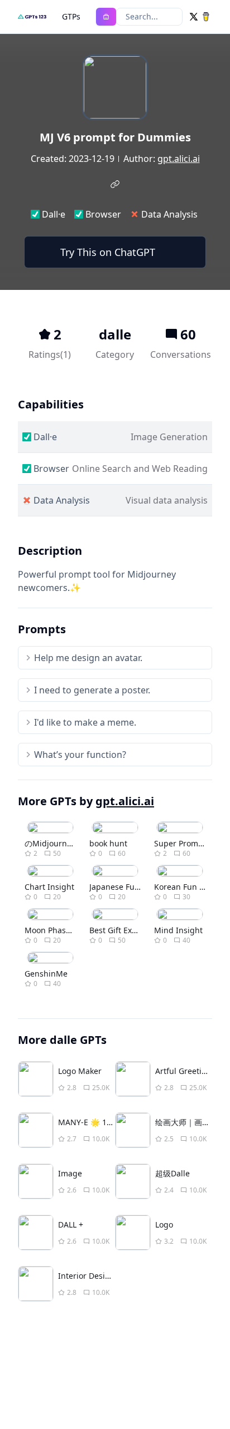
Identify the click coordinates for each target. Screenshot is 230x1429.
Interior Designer (90, 1275)
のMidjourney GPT (58, 843)
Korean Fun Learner (191, 886)
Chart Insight (49, 886)
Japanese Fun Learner (130, 886)
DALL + (70, 1224)
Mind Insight (178, 930)
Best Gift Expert (118, 930)
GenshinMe (46, 973)
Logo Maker (80, 1071)
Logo (164, 1224)
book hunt (108, 843)
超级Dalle (172, 1173)
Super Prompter (184, 843)
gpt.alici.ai (178, 158)
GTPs (71, 16)
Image (70, 1173)
